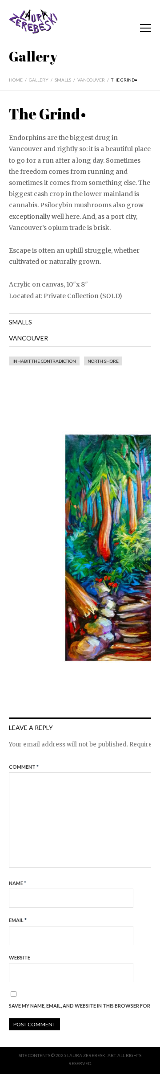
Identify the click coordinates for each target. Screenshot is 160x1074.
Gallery (38, 79)
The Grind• (124, 79)
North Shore (103, 361)
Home (16, 79)
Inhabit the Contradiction (44, 361)
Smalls (63, 79)
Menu (145, 28)
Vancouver (91, 79)
